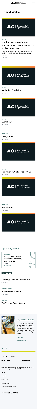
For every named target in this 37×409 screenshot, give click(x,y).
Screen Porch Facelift (11, 291)
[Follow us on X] (3, 348)
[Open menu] (34, 3)
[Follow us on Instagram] (9, 348)
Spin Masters (7, 207)
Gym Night (6, 121)
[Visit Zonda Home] (10, 392)
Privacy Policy (6, 383)
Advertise (4, 376)
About (3, 372)
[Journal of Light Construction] (18, 3)
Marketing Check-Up (11, 90)
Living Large (7, 136)
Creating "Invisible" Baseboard (16, 279)
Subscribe (20, 337)
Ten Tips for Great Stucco (13, 303)
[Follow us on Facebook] (6, 348)
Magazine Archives (22, 341)
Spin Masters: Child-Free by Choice (17, 171)
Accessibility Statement (9, 387)
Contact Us (5, 379)
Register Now (8, 265)
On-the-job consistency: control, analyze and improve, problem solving (18, 45)
